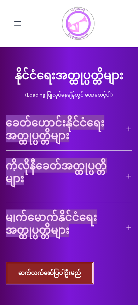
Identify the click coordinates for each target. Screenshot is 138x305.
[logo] (78, 23)
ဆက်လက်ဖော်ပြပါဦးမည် (49, 273)
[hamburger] (17, 23)
